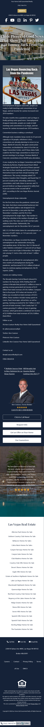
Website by (21, 723)
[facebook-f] (6, 20)
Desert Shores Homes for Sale (22, 567)
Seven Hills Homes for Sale (22, 611)
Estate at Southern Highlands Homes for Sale (22, 576)
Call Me (11, 642)
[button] (2, 481)
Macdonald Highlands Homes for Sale (22, 585)
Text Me (23, 642)
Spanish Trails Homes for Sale (22, 620)
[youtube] (12, 20)
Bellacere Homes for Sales (22, 541)
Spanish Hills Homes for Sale (22, 616)
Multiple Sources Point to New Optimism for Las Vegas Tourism (13, 371)
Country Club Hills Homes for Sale (22, 563)
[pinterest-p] (31, 20)
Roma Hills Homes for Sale (22, 607)
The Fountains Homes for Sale (22, 629)
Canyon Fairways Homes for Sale (22, 550)
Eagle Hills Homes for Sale (22, 572)
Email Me (34, 642)
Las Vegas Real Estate (22, 524)
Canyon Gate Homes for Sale (22, 554)
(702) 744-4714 (22, 5)
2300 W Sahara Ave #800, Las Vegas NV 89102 (22, 15)
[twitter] (37, 20)
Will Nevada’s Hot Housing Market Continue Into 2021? (30, 371)
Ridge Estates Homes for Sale (22, 603)
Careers (7, 661)
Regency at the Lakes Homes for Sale (22, 598)
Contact (16, 661)
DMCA (25, 668)
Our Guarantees (22, 440)
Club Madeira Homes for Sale (22, 558)
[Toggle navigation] (40, 29)
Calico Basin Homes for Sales (22, 545)
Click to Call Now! (21, 417)
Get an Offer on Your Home (22, 432)
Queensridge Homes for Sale (22, 589)
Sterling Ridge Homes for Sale (22, 625)
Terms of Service (20, 705)
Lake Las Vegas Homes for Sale (22, 580)
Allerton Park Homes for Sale (22, 532)
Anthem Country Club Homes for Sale (22, 536)
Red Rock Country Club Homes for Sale (22, 594)
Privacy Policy (28, 661)
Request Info (22, 424)
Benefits (22, 11)
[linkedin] (25, 20)
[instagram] (19, 20)
